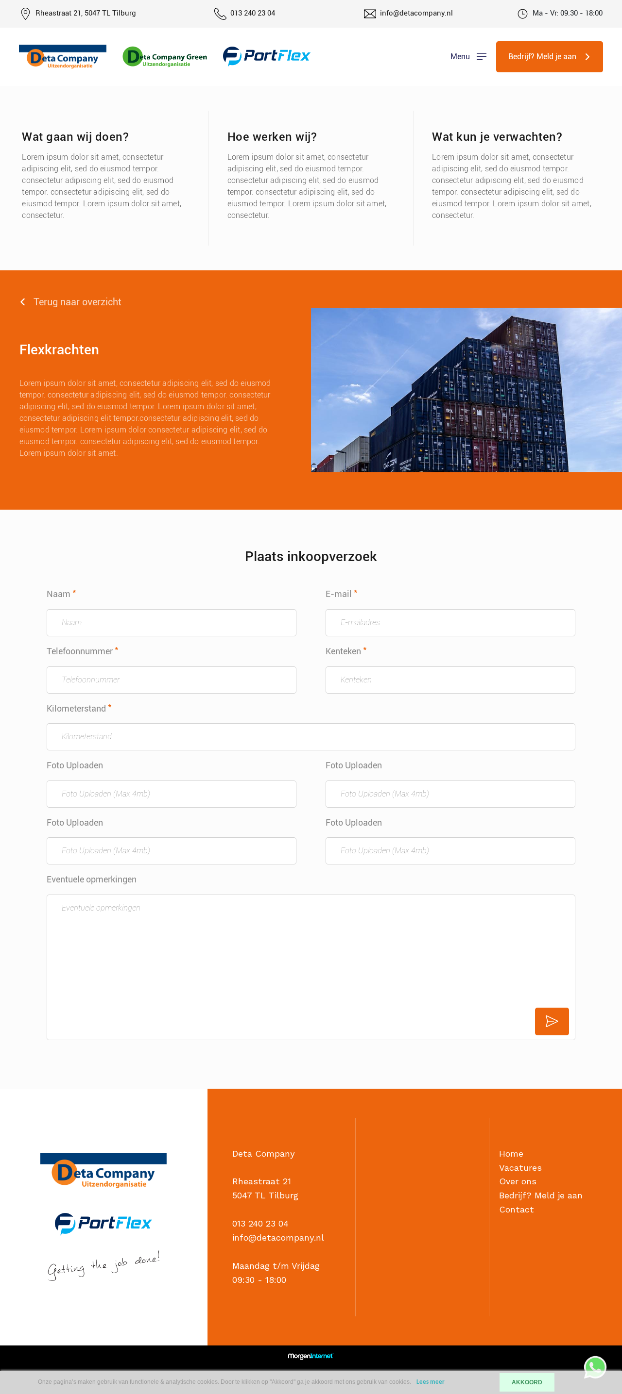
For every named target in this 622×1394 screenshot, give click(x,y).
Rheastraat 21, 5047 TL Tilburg (85, 13)
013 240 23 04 (252, 13)
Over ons (517, 1181)
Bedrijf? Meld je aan (541, 1195)
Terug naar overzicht (77, 302)
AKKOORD (527, 1382)
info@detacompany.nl (416, 13)
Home (511, 1153)
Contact (516, 1209)
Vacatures (520, 1167)
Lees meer (430, 1382)
